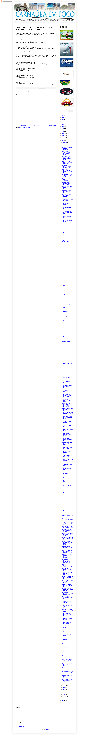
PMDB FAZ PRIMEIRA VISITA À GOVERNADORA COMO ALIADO (67, 375)
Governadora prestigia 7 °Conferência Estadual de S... (67, 513)
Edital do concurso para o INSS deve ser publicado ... (67, 231)
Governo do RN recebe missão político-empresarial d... (67, 501)
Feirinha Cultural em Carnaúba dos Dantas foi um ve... (67, 569)
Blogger (47, 729)
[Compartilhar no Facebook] (43, 88)
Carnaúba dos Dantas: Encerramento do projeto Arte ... (67, 239)
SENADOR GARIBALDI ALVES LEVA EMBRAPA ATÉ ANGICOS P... (67, 484)
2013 (63, 137)
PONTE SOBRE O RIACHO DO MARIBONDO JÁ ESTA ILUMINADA (67, 343)
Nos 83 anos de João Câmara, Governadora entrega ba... (67, 199)
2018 (63, 128)
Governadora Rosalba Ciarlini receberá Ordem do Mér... (67, 455)
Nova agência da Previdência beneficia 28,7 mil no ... (67, 505)
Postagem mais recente (21, 125)
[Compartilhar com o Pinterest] (44, 88)
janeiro (64, 698)
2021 (63, 122)
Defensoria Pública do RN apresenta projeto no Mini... (67, 468)
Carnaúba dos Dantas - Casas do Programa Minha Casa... (67, 162)
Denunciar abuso (20, 726)
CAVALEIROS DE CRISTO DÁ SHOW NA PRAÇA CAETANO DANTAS (67, 400)
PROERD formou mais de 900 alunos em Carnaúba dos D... (67, 676)
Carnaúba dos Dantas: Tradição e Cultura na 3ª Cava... (67, 331)
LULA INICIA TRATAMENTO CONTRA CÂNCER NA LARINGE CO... (67, 153)
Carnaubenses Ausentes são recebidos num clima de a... (67, 352)
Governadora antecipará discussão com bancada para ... (67, 235)
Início (16, 21)
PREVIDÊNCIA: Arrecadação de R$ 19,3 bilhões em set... (67, 301)
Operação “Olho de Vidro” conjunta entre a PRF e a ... (67, 413)
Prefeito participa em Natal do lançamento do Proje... (67, 530)
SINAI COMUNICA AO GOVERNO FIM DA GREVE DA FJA (66, 297)
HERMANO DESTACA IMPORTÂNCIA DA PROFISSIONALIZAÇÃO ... (67, 439)
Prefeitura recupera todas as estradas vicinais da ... (67, 668)
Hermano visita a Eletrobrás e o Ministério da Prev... (67, 270)
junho (64, 689)
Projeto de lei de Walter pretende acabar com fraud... (67, 480)
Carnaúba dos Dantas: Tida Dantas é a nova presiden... (67, 335)
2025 (63, 115)
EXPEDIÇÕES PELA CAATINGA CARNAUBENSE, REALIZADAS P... (66, 380)
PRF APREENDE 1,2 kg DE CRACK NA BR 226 (67, 527)
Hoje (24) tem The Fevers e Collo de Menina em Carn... (67, 323)
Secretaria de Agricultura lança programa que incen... (67, 634)
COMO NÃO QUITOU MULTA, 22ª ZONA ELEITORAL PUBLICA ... (67, 318)
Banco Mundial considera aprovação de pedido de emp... (67, 672)
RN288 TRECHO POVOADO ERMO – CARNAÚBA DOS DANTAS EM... (67, 496)
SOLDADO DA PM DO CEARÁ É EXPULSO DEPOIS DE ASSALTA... (67, 261)
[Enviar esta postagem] (37, 87)
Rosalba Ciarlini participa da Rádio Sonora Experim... (67, 409)
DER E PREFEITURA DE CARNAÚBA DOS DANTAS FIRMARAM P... (67, 283)
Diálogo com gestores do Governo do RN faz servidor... (67, 601)
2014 (63, 135)
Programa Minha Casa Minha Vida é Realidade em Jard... (67, 645)
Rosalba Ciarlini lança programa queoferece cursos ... (67, 547)
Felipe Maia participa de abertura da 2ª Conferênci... (67, 195)
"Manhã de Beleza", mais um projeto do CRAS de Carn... (67, 519)
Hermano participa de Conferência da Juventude (66, 179)
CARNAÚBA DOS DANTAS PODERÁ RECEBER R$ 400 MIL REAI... (67, 278)
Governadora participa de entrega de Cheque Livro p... (67, 476)
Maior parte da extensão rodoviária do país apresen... (67, 253)
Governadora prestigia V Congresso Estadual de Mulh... (67, 187)
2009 (63, 702)
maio (64, 691)
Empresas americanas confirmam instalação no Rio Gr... (67, 618)
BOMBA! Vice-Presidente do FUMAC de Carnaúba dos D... (67, 203)
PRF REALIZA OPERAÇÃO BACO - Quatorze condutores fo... (67, 171)
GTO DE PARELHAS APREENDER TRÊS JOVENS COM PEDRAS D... (67, 386)
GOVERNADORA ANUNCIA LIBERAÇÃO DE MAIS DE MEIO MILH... (67, 158)
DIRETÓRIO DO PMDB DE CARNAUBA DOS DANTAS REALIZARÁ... (67, 551)
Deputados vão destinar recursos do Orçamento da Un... (67, 429)
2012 (63, 138)
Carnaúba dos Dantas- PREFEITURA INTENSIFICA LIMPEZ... (67, 556)
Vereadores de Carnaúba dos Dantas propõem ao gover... (67, 207)
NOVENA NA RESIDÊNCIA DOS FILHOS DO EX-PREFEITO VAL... (66, 561)
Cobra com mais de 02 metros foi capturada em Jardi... (67, 626)
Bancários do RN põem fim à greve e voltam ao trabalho (67, 459)
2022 (63, 121)
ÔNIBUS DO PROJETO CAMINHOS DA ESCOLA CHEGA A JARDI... (67, 391)
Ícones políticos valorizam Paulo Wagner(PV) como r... (67, 443)
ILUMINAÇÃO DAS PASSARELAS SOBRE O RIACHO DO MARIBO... (67, 543)
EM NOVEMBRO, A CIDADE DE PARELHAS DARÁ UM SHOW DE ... (67, 248)
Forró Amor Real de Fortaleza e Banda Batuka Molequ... (66, 339)
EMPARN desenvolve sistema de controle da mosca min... (67, 472)
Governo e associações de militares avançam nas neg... (67, 417)
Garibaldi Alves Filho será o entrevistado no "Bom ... (67, 274)
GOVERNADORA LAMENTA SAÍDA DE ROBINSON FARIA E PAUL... (67, 356)
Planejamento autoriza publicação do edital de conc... (67, 492)
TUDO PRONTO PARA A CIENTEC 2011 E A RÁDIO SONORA (67, 573)
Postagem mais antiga (51, 125)
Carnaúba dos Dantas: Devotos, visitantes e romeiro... (67, 314)
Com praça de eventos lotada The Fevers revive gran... (67, 310)
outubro (64, 145)
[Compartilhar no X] (42, 88)
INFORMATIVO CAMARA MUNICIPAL (67, 516)
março (64, 694)
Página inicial (36, 125)
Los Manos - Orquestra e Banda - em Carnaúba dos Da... (67, 538)
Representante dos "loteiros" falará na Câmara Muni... (66, 421)
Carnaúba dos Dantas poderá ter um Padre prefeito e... (67, 614)
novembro (65, 143)
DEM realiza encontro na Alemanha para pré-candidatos (67, 451)
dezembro (65, 142)
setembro (65, 683)
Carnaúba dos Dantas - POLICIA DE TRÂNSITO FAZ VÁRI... (67, 565)
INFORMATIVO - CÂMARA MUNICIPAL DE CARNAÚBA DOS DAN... (67, 212)
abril (64, 692)
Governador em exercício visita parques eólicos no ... (67, 577)
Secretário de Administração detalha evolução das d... (67, 593)
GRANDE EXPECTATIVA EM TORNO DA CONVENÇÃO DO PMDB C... (67, 365)
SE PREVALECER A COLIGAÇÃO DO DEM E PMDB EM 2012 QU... (67, 292)
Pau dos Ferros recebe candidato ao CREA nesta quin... (67, 148)
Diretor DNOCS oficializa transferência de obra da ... (67, 630)
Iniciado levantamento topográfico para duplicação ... (66, 191)
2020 (63, 124)
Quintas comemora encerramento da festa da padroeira (67, 183)
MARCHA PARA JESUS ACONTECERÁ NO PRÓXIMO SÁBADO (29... (67, 305)
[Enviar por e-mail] (39, 88)
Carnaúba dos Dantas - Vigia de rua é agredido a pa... (67, 425)
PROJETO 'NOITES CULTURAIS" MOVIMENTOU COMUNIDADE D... (66, 405)
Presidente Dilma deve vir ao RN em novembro (67, 224)
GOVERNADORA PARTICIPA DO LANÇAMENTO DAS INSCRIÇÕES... (67, 434)
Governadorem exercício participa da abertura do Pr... (67, 534)
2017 (63, 129)
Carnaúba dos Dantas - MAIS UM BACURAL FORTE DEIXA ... (67, 395)
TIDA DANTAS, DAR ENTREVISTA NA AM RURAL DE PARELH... (67, 288)
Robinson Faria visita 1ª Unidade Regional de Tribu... (67, 664)
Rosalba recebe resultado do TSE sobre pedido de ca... (67, 220)
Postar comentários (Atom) (24, 127)
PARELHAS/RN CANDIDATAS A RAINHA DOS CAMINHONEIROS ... (67, 243)
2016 (63, 131)
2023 (63, 119)
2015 (63, 133)
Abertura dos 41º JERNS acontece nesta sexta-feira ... (67, 523)
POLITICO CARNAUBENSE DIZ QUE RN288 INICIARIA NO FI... (67, 370)
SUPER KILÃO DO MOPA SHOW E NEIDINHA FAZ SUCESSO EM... (67, 660)
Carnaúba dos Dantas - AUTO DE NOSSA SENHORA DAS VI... (67, 361)
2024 (63, 117)
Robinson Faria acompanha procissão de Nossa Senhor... (67, 656)
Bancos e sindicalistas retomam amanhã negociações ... (66, 622)
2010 (63, 700)
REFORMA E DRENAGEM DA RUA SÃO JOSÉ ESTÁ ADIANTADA (67, 606)
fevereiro (65, 696)
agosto (64, 685)
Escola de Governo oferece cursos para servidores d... (67, 488)
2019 (63, 126)
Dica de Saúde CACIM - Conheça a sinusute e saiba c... (67, 680)
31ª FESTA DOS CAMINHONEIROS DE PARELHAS (67, 597)
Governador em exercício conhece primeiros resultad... (67, 638)
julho (64, 687)
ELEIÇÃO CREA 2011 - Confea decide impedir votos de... (67, 589)
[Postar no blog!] (41, 88)
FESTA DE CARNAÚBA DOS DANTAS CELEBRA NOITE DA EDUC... (67, 464)
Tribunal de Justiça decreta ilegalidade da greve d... (67, 652)
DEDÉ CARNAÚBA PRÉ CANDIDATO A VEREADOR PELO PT (67, 348)
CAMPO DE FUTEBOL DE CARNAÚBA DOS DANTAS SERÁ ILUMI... (67, 257)
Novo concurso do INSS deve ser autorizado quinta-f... (67, 585)
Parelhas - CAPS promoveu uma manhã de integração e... (67, 166)
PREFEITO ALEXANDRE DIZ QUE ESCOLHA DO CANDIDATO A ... (67, 216)
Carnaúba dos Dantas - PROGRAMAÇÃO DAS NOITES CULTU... (67, 649)
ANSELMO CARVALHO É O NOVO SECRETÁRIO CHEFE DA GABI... (67, 327)
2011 (63, 140)
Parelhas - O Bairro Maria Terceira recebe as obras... (67, 175)
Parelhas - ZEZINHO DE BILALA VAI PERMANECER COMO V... (67, 265)
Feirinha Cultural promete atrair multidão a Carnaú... (67, 581)
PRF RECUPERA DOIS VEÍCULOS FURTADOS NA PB (67, 610)
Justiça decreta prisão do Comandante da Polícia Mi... (67, 227)
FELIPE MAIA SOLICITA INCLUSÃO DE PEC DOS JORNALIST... (67, 447)
